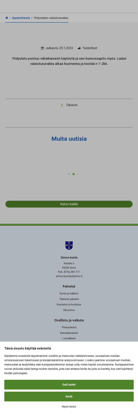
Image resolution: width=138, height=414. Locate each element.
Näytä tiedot (69, 406)
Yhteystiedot (69, 327)
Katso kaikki (69, 204)
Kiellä (69, 396)
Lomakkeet (69, 338)
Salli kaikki (69, 384)
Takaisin (72, 105)
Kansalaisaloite (69, 333)
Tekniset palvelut (69, 299)
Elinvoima (69, 310)
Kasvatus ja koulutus (69, 304)
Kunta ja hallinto (69, 293)
